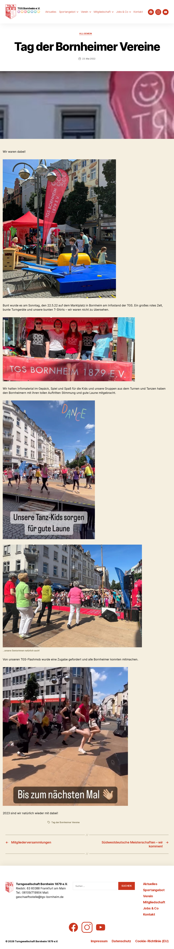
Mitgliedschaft (102, 11)
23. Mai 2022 (88, 58)
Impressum (99, 941)
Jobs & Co (122, 11)
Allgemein (85, 33)
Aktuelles (50, 11)
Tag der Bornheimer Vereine (65, 822)
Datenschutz (121, 941)
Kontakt (138, 11)
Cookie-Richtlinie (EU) (152, 941)
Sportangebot (67, 11)
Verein (84, 11)
